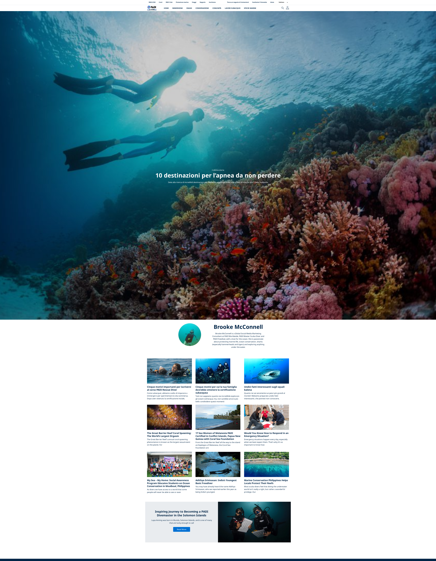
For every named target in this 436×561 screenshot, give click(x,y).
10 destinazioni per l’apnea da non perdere (218, 175)
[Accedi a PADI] (287, 8)
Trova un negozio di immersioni (238, 2)
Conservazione (202, 8)
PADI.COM (152, 2)
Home (166, 8)
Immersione (177, 8)
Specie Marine (250, 8)
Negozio (203, 2)
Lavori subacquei (232, 8)
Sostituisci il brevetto (259, 2)
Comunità (216, 8)
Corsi (160, 2)
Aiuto (272, 2)
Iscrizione (212, 2)
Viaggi (194, 2)
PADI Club (169, 2)
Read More (181, 529)
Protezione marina (182, 2)
